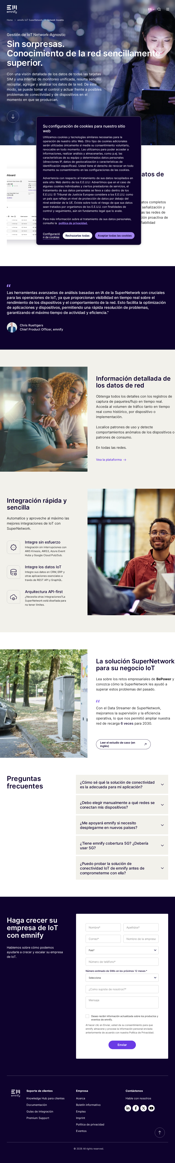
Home (10, 20)
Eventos (81, 1131)
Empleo (81, 1111)
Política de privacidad (90, 1124)
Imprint (80, 1118)
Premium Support (37, 1118)
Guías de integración (39, 1111)
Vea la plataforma (109, 459)
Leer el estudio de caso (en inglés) (117, 744)
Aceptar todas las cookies (115, 235)
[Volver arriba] (160, 1132)
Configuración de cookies (51, 235)
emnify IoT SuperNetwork (30, 20)
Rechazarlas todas (77, 235)
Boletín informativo (88, 1104)
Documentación (36, 1104)
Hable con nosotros (138, 1098)
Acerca (80, 1098)
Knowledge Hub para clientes (45, 1098)
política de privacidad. (73, 223)
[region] (88, 180)
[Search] (159, 9)
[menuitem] (45, 1098)
